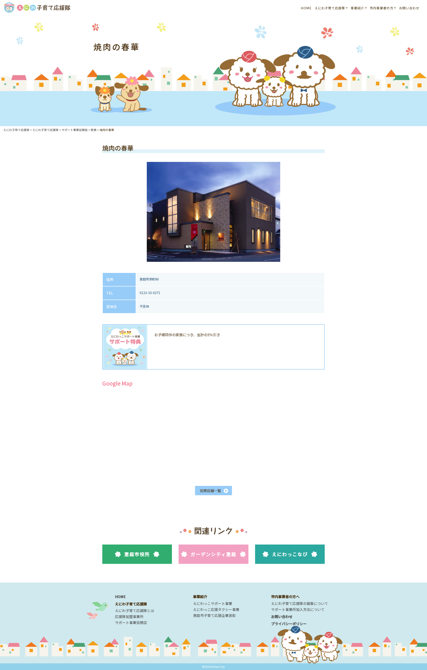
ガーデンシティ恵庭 (214, 554)
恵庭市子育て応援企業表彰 (214, 615)
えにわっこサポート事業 (212, 603)
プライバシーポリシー (289, 623)
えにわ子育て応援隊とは (134, 610)
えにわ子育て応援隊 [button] (330, 8)
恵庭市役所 (137, 554)
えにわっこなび (290, 554)
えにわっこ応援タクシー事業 (216, 609)
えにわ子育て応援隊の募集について (299, 603)
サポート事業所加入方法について (297, 609)
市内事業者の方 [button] (381, 8)
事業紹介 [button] (357, 8)
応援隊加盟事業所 (129, 616)
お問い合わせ (409, 8)
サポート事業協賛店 (131, 622)
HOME (306, 8)
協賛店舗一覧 (210, 490)
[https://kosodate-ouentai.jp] (37, 7)
